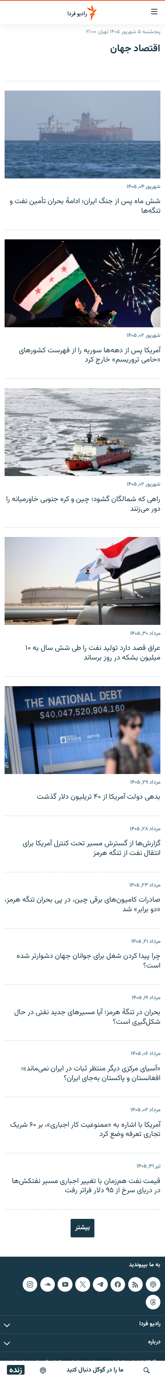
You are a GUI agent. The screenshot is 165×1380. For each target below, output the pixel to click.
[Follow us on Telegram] (100, 1284)
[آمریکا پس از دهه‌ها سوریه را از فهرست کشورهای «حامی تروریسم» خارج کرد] (82, 283)
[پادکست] (42, 1370)
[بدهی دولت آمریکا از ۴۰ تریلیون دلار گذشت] (82, 730)
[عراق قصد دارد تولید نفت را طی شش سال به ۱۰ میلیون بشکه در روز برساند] (82, 581)
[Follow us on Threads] (153, 1301)
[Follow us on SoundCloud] (47, 1284)
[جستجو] (146, 1370)
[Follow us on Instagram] (30, 1284)
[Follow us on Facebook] (118, 1284)
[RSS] (135, 1284)
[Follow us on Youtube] (65, 1284)
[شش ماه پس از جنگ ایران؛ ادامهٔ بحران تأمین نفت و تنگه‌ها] (82, 134)
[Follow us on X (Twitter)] (82, 1284)
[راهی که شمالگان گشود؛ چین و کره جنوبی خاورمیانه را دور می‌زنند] (82, 432)
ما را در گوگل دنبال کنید (95, 1370)
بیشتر (82, 1228)
